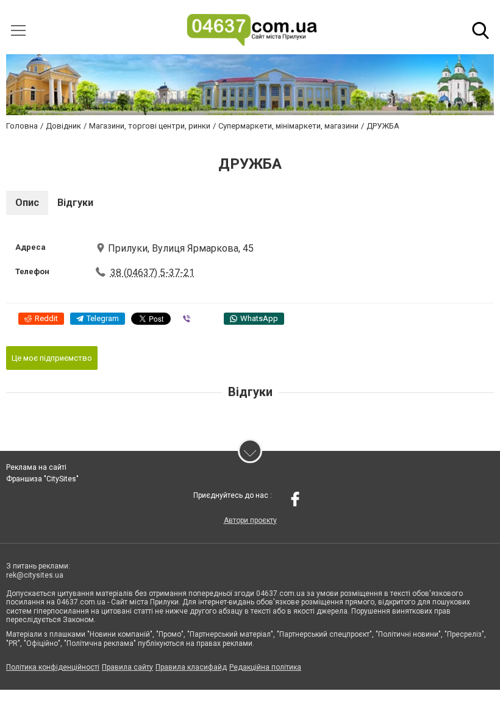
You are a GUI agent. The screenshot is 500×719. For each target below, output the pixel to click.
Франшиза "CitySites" (42, 479)
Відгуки (75, 202)
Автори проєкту (250, 520)
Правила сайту (127, 667)
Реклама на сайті (36, 467)
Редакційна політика (265, 667)
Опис (27, 202)
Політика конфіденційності (52, 667)
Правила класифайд (191, 667)
